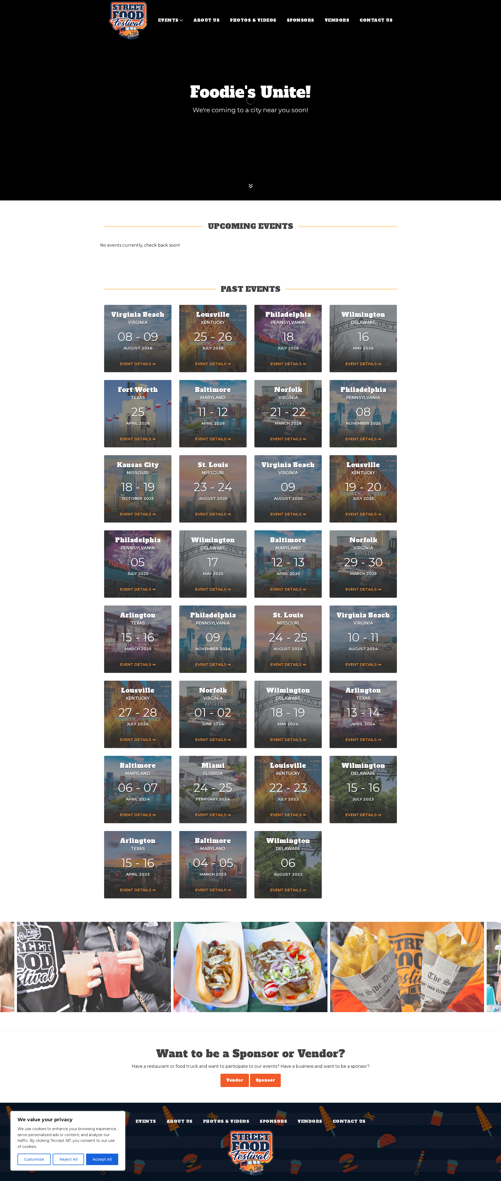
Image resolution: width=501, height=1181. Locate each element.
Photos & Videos (253, 20)
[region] (67, 1141)
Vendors (337, 20)
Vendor (234, 1080)
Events (168, 20)
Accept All (102, 1159)
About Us (206, 20)
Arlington (138, 615)
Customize (34, 1159)
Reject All (68, 1159)
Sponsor (265, 1080)
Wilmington (363, 314)
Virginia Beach (137, 314)
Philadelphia (288, 314)
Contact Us (376, 20)
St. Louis (213, 465)
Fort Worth (138, 389)
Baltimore (213, 389)
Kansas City (138, 465)
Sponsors (300, 20)
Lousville (213, 314)
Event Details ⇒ (138, 363)
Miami (213, 765)
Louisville (288, 765)
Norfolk (288, 389)
